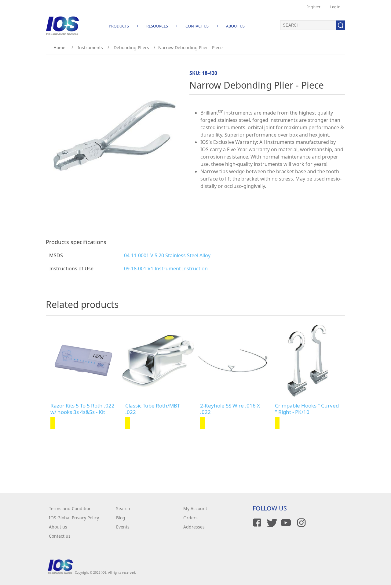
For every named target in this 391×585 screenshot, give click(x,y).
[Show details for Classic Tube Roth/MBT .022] (158, 361)
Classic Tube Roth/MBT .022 (152, 409)
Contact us (60, 536)
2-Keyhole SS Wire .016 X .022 (230, 409)
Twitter (271, 522)
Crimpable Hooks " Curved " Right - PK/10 (307, 409)
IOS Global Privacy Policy (74, 518)
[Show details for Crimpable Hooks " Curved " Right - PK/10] (308, 361)
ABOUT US (235, 26)
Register (313, 6)
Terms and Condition (70, 508)
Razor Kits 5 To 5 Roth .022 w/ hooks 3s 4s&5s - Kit (82, 409)
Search (123, 508)
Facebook (256, 522)
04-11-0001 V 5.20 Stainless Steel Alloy (167, 255)
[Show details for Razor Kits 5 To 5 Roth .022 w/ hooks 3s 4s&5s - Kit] (83, 361)
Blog (120, 518)
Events (123, 527)
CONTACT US (197, 26)
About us (58, 527)
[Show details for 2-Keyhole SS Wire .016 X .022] (233, 361)
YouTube (285, 522)
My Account (195, 508)
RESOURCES (157, 26)
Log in (335, 6)
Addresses (194, 527)
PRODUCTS (119, 26)
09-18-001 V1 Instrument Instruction (166, 268)
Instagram (300, 522)
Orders (190, 518)
